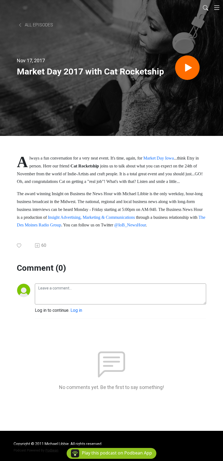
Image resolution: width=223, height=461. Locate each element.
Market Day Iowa (158, 158)
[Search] (205, 7)
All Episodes (38, 24)
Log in (76, 310)
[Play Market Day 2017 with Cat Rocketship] (187, 67)
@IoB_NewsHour (130, 225)
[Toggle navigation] (216, 7)
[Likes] (19, 245)
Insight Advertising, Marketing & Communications (91, 217)
